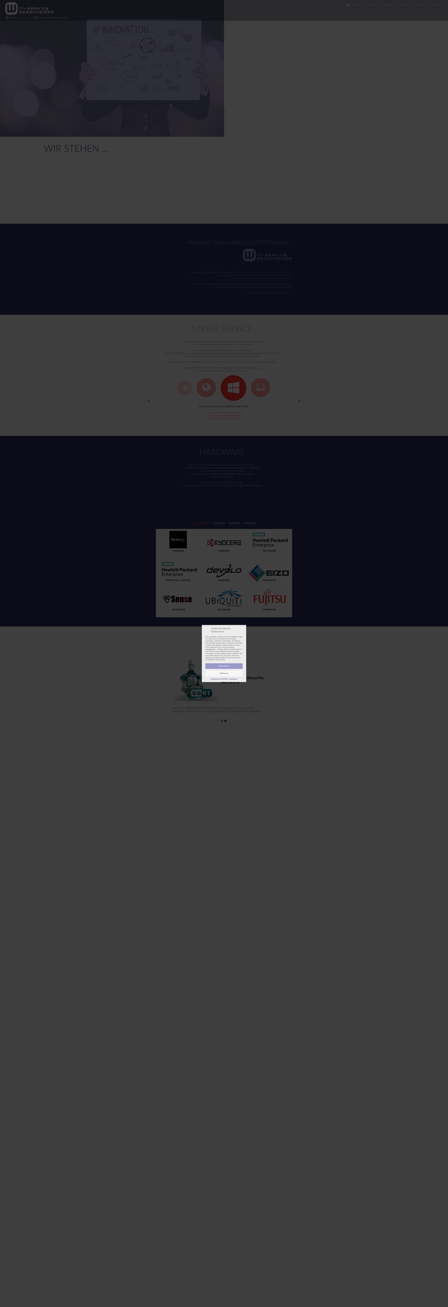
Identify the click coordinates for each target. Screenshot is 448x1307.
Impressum (233, 679)
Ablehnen (224, 673)
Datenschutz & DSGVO (219, 679)
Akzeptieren (224, 666)
